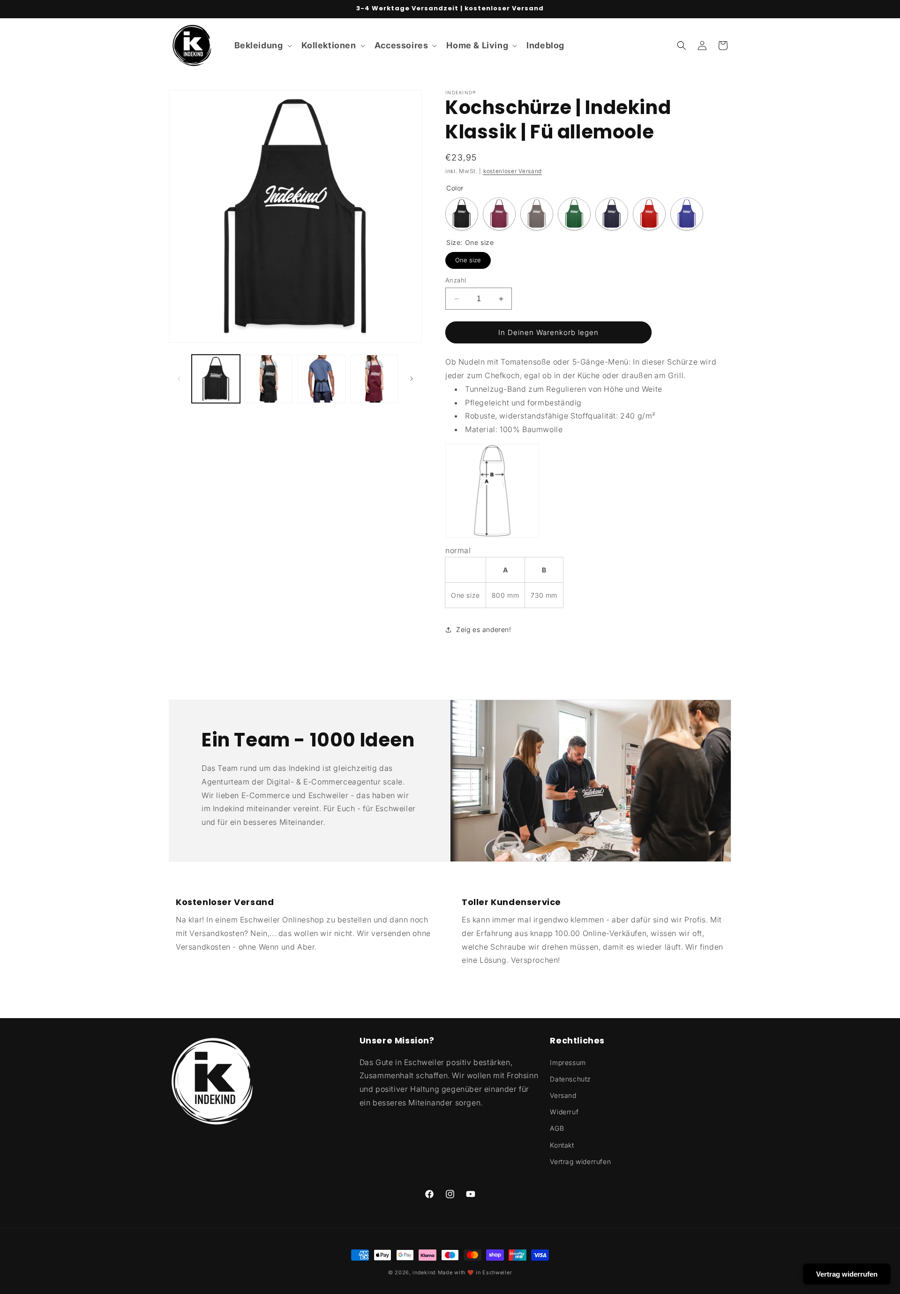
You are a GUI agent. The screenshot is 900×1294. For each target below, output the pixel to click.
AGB (557, 1128)
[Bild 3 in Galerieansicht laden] (321, 379)
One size (468, 258)
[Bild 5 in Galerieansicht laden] (374, 379)
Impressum (567, 1062)
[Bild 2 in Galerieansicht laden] (269, 379)
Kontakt (562, 1145)
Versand (563, 1095)
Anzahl (455, 280)
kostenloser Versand (512, 171)
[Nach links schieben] (179, 378)
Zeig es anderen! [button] (483, 629)
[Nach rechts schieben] (411, 378)
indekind (424, 1272)
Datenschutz (570, 1079)
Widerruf (564, 1112)
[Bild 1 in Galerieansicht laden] (216, 379)
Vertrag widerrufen (580, 1161)
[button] (262, 45)
